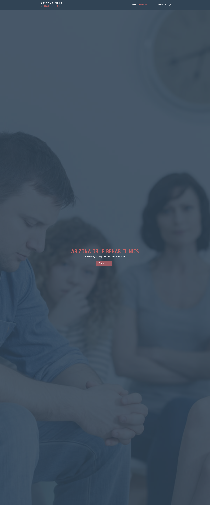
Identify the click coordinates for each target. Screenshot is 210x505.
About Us (143, 5)
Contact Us (161, 5)
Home (133, 5)
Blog (151, 5)
